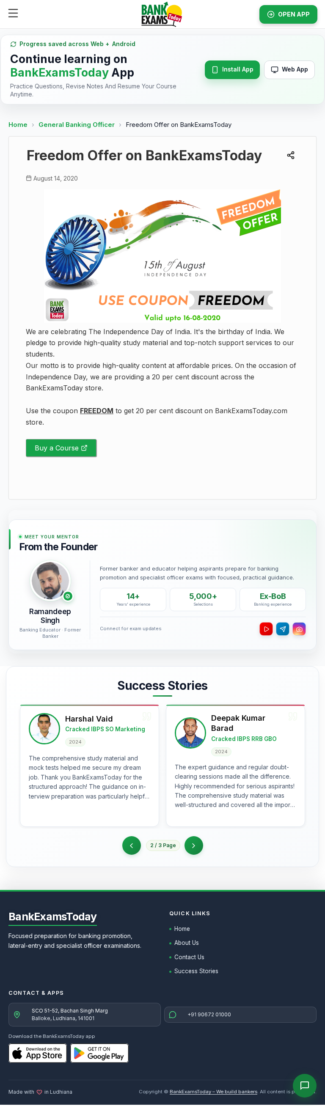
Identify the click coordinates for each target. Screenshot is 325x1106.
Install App (237, 69)
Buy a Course (57, 448)
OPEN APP (294, 14)
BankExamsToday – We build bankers (213, 1092)
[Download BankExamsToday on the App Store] (37, 1053)
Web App (295, 69)
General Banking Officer (77, 125)
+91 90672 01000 (209, 1014)
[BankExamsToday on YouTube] (266, 629)
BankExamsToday (52, 916)
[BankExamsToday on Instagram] (299, 629)
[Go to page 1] (131, 845)
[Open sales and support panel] (305, 1086)
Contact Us (189, 957)
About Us (186, 942)
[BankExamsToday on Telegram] (282, 629)
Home (18, 125)
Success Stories (196, 971)
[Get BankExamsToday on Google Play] (99, 1053)
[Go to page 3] (194, 845)
